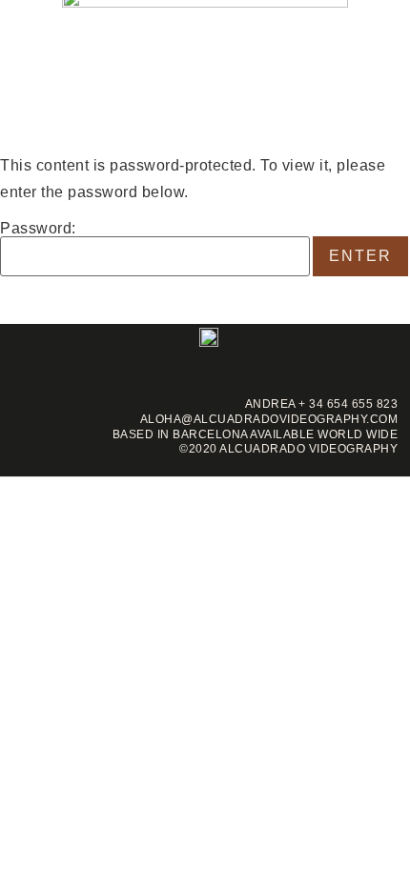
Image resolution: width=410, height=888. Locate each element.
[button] (19, 71)
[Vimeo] (367, 362)
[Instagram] (329, 362)
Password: (38, 228)
